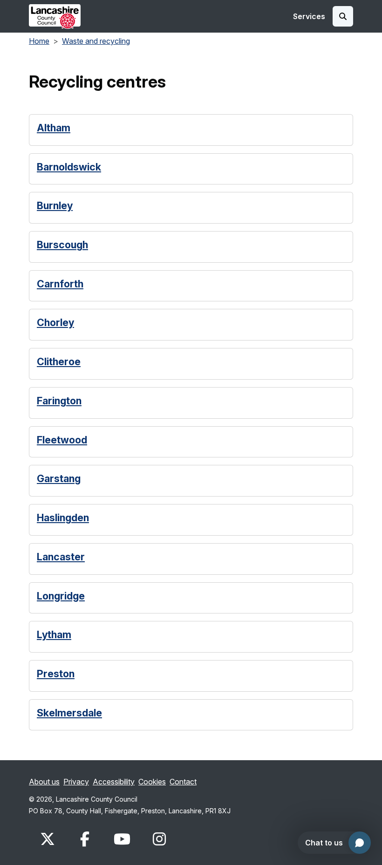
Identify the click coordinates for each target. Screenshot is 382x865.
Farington (59, 401)
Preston (56, 674)
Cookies (152, 781)
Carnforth (60, 284)
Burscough (62, 245)
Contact (183, 781)
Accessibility (114, 781)
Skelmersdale (69, 713)
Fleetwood (62, 440)
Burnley (55, 205)
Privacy (76, 781)
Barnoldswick (69, 167)
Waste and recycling (96, 41)
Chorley (55, 322)
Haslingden (63, 518)
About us (44, 781)
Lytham (54, 634)
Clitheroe (59, 362)
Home (39, 41)
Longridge (61, 596)
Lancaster (61, 557)
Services (309, 16)
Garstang (59, 478)
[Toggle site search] (343, 16)
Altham (53, 128)
